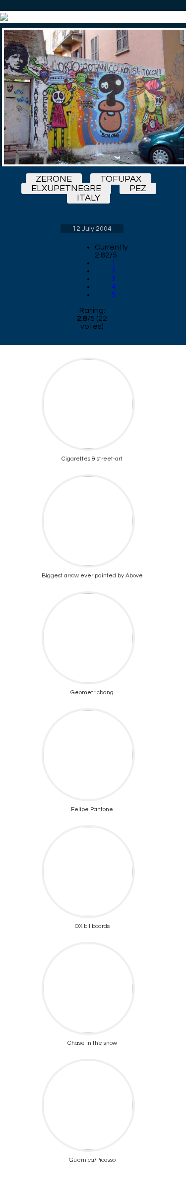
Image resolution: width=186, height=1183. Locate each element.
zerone (54, 179)
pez (137, 188)
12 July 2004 (92, 228)
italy (88, 198)
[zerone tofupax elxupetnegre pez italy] (92, 97)
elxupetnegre (66, 188)
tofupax (120, 179)
